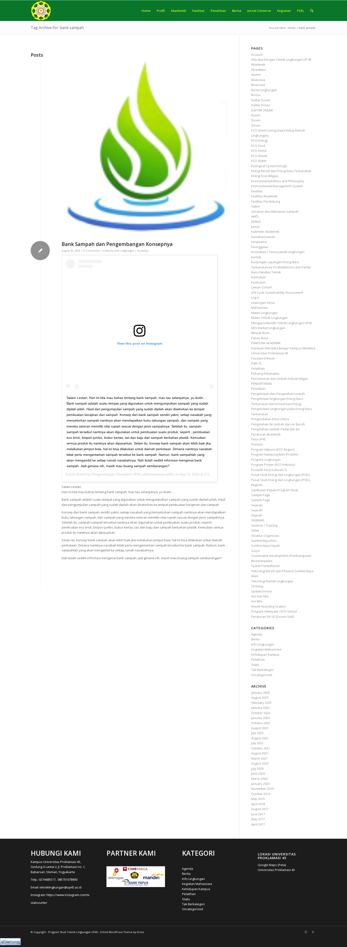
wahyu (145, 250)
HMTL (255, 216)
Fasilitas (257, 191)
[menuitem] (146, 10)
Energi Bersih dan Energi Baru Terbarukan (281, 171)
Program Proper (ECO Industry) (273, 464)
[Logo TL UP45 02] (144, 149)
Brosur (256, 95)
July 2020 (257, 768)
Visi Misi (256, 601)
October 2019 (260, 794)
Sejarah (256, 505)
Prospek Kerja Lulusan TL (269, 470)
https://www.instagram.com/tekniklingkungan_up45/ (84, 895)
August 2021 (259, 753)
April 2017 (258, 824)
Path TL (256, 363)
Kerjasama (259, 242)
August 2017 (259, 809)
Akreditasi (258, 70)
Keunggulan (259, 247)
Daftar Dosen (261, 100)
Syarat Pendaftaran (265, 566)
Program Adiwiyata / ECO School (274, 611)
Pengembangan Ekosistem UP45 (116, 474)
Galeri (255, 206)
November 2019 (262, 788)
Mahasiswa (259, 307)
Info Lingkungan (124, 250)
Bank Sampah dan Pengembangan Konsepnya (117, 244)
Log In (255, 297)
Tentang (257, 586)
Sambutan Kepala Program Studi (274, 490)
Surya (255, 551)
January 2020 (260, 784)
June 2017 (258, 814)
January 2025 (260, 708)
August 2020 (259, 763)
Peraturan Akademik (266, 434)
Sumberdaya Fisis (264, 540)
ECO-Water (259, 161)
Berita (109, 250)
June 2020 (258, 773)
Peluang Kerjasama (265, 373)
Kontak (256, 257)
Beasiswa (258, 80)
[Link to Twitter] (312, 931)
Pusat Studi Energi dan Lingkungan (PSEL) (280, 475)
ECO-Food (258, 146)
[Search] (311, 10)
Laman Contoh (261, 287)
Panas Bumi (259, 338)
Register (257, 485)
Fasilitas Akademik (264, 196)
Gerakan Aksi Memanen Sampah (275, 211)
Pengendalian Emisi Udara (270, 419)
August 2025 (259, 697)
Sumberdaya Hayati (265, 545)
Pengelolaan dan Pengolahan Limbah (278, 394)
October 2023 (260, 723)
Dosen (256, 115)
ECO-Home (259, 150)
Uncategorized (261, 675)
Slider (255, 530)
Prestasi (257, 444)
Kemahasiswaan (263, 237)
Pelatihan (258, 368)
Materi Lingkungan (264, 313)
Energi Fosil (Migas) (264, 176)
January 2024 (260, 718)
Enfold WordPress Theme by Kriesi (122, 932)
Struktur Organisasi (265, 535)
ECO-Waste (259, 156)
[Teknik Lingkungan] (41, 10)
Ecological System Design (269, 166)
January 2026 (260, 692)
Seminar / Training (264, 525)
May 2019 (258, 799)
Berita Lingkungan (264, 90)
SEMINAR (257, 520)
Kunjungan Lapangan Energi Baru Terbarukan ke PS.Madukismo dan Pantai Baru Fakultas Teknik (281, 267)
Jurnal (255, 226)
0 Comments (91, 250)
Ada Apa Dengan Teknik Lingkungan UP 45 (281, 59)
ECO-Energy (259, 140)
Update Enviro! (261, 591)
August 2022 (259, 738)
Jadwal (256, 221)
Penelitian (258, 388)
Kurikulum (258, 277)
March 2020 (259, 779)
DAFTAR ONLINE (262, 110)
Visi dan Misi (260, 596)
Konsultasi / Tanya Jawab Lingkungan (278, 252)
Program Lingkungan (266, 459)
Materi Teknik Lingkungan (269, 318)
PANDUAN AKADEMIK (266, 343)
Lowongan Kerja (262, 302)
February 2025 (261, 703)
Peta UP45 (258, 439)
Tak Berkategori (262, 670)
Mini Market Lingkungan (268, 328)
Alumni (256, 74)
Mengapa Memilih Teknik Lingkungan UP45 (281, 323)
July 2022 (257, 743)
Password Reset (263, 358)
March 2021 (259, 758)
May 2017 (258, 819)
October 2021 (260, 748)
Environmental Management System (277, 186)
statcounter (39, 902)
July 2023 (257, 733)
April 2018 (258, 804)
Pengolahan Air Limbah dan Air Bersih (278, 424)
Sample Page (260, 495)
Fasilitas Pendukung (265, 201)
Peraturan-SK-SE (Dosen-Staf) (272, 616)
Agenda (256, 634)
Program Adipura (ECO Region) (272, 449)
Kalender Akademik (265, 231)
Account (256, 54)
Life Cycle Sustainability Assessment (277, 292)
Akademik (258, 64)
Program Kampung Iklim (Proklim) (274, 454)
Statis (255, 665)
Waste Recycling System (268, 606)
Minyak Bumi (260, 333)
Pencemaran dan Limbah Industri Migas (279, 378)
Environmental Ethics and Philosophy (277, 181)
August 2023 (259, 728)
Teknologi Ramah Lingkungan (272, 581)
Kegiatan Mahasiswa (266, 649)
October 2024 (260, 713)
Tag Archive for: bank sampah (57, 27)
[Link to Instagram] (305, 931)
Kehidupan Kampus (265, 654)
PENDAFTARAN (261, 383)
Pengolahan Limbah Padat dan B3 (275, 429)
